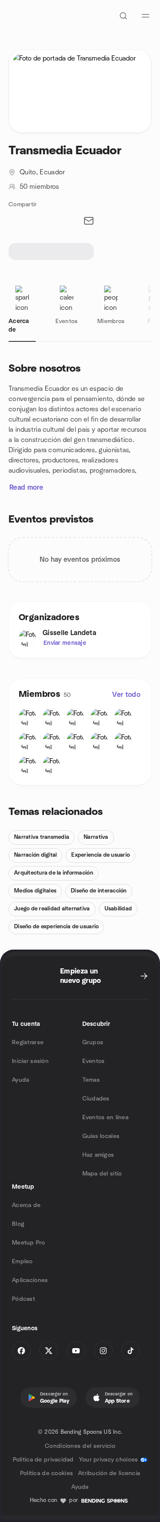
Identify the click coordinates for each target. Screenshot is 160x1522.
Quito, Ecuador (42, 172)
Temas (91, 1080)
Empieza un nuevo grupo (80, 976)
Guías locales (101, 1136)
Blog (18, 1224)
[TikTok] (130, 1350)
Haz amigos (98, 1155)
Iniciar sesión (30, 1061)
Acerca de (26, 1205)
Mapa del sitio (102, 1174)
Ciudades (96, 1099)
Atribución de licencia (109, 1473)
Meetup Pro (28, 1243)
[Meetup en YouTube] (76, 1350)
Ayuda (20, 1080)
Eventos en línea (105, 1118)
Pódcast (23, 1299)
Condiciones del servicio (80, 1446)
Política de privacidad (43, 1460)
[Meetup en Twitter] (48, 1350)
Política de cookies (46, 1473)
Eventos (93, 1061)
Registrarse (28, 1042)
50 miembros (39, 186)
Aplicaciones (30, 1280)
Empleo (22, 1262)
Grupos (93, 1042)
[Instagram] (103, 1350)
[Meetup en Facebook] (21, 1350)
